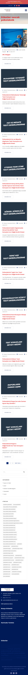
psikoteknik (19, 543)
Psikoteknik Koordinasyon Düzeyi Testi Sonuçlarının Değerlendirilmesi (14, 317)
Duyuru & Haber (7, 483)
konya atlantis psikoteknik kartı (9, 530)
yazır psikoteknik (6, 576)
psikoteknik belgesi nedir (8, 553)
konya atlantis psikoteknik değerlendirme (11, 520)
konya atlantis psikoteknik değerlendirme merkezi (12, 523)
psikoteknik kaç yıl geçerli (8, 557)
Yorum (4, 494)
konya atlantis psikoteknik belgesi (9, 518)
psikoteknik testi (15, 569)
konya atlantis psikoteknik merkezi (9, 532)
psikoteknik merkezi (19, 560)
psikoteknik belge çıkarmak (8, 555)
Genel (4, 485)
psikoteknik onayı (6, 564)
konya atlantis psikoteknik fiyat (9, 525)
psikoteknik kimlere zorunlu (8, 560)
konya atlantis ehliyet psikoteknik (9, 511)
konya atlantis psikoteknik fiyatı (9, 527)
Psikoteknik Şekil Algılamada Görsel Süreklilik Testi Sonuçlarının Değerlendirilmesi (13, 230)
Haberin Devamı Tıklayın (16, 2)
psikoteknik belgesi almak (17, 548)
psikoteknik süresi (6, 567)
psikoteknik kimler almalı (19, 557)
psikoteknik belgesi (7, 548)
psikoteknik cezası (12, 655)
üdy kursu (22, 651)
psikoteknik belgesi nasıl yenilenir (9, 550)
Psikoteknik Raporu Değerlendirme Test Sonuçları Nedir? (12, 446)
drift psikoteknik (10, 645)
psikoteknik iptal (4, 645)
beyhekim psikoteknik (7, 504)
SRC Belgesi (6, 55)
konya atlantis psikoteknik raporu (9, 537)
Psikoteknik (20, 90)
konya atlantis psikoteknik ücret (9, 541)
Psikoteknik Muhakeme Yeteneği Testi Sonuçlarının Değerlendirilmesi (14, 97)
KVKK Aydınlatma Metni (7, 603)
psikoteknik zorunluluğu (16, 571)
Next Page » (18, 463)
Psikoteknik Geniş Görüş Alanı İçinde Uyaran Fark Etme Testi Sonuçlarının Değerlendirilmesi (13, 186)
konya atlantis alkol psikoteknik (9, 509)
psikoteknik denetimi (12, 657)
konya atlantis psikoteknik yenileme (10, 539)
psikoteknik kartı (18, 555)
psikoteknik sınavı (6, 569)
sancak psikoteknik (15, 574)
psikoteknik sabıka (4, 649)
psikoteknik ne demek (7, 562)
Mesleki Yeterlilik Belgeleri (9, 488)
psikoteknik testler (6, 571)
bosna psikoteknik (16, 504)
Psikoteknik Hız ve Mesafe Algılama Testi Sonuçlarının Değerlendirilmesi (12, 141)
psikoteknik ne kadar (17, 562)
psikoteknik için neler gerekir (18, 646)
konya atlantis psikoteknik (8, 516)
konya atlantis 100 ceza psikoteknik (10, 506)
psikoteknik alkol (6, 546)
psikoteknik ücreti (6, 574)
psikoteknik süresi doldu (16, 567)
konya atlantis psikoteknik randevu (10, 534)
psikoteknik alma (14, 546)
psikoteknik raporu (15, 564)
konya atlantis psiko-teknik (8, 513)
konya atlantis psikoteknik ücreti (9, 543)
